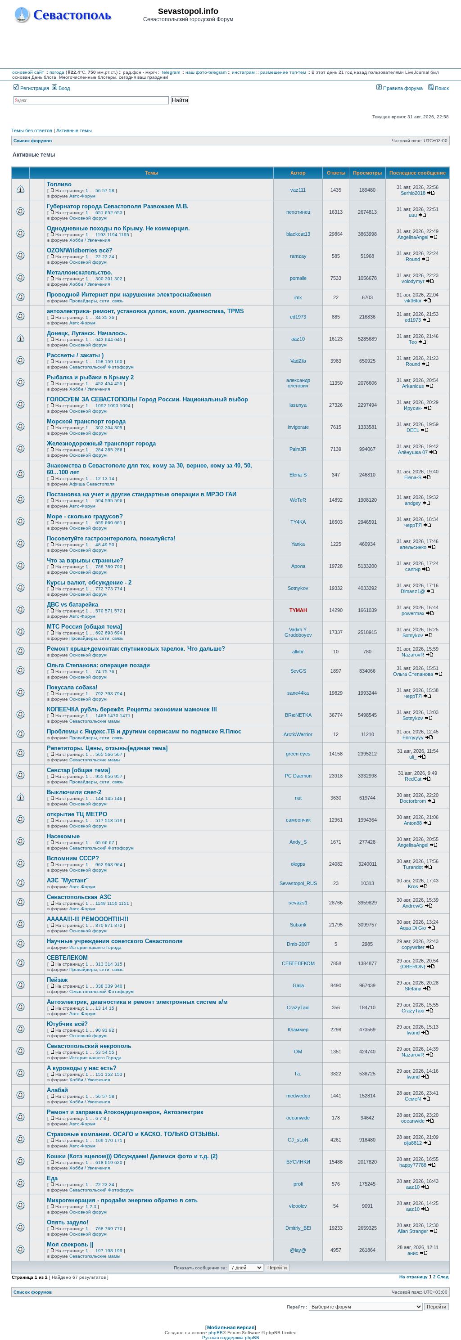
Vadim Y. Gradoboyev (298, 632)
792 (99, 693)
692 (99, 632)
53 (98, 1052)
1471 (125, 715)
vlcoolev (298, 1206)
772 (99, 588)
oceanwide (298, 1117)
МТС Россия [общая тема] (84, 626)
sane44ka (298, 693)
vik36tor (413, 300)
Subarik (298, 924)
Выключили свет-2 (74, 792)
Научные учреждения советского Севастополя (115, 941)
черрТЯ (413, 525)
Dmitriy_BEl (298, 1228)
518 (109, 820)
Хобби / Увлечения (89, 240)
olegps (298, 864)
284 (99, 449)
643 (99, 339)
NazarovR (413, 654)
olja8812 (413, 1143)
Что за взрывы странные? (85, 560)
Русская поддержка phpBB (230, 1337)
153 (118, 1074)
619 (109, 1162)
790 (118, 566)
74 (98, 671)
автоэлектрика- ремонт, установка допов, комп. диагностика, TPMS (145, 311)
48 (98, 544)
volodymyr (413, 281)
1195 (124, 234)
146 (118, 798)
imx (298, 297)
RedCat (413, 779)
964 (118, 864)
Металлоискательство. (80, 272)
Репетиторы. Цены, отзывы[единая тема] (107, 748)
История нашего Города (95, 947)
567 (118, 754)
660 (109, 522)
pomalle (298, 278)
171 (118, 1140)
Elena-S (298, 474)
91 (105, 1030)
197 (99, 1250)
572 (118, 610)
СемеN (413, 1099)
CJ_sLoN (298, 1139)
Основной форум (88, 218)
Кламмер (298, 1029)
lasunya (298, 405)
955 (99, 776)
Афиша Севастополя (91, 483)
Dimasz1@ (413, 591)
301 (109, 278)
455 (118, 383)
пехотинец (298, 212)
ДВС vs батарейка (72, 604)
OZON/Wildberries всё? (80, 250)
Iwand (413, 1032)
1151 (124, 903)
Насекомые (63, 836)
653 (118, 212)
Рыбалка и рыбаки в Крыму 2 (90, 377)
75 (105, 671)
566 (109, 754)
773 (109, 588)
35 (105, 317)
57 (105, 190)
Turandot (413, 867)
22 (98, 256)
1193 (100, 234)
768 (99, 1228)
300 (99, 278)
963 (109, 864)
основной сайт (28, 72)
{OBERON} (412, 966)
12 (98, 478)
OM (298, 1051)
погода (57, 72)
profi (298, 1184)
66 (105, 842)
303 (99, 427)
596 (118, 500)
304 (109, 427)
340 (118, 986)
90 (98, 1030)
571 (109, 610)
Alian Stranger (413, 1231)
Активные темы (74, 130)
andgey (413, 503)
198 (109, 1250)
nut (298, 797)
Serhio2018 (413, 193)
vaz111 (298, 190)
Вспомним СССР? (73, 858)
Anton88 (413, 823)
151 (99, 1074)
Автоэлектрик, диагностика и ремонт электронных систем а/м (137, 1001)
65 (98, 842)
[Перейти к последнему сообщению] (431, 193)
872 (118, 925)
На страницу (413, 1276)
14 (111, 478)
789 (109, 566)
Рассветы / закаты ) (75, 355)
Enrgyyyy (413, 737)
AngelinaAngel (413, 237)
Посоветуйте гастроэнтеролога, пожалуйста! (111, 538)
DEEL (413, 430)
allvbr (298, 651)
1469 (100, 715)
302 (118, 278)
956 (109, 776)
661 (118, 522)
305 (118, 427)
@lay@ (298, 1250)
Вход (63, 88)
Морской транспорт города (86, 421)
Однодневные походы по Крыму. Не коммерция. (118, 228)
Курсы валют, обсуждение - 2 (89, 582)
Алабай (57, 1090)
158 (99, 361)
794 (118, 693)
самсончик (298, 820)
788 (99, 566)
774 (118, 588)
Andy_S (298, 842)
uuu (413, 215)
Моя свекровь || (70, 1244)
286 (118, 449)
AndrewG (412, 905)
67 (111, 842)
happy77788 (412, 1165)
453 (99, 383)
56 (98, 190)
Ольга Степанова (413, 674)
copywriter (413, 947)
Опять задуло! (67, 1222)
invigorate (298, 427)
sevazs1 (298, 902)
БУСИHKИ (298, 1162)
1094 (125, 405)
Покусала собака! (72, 687)
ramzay (298, 256)
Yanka (298, 544)
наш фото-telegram (205, 72)
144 (99, 798)
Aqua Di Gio (413, 928)
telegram (171, 72)
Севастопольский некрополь (89, 1046)
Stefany (413, 988)
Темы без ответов (31, 130)
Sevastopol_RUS (298, 883)
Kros (413, 886)
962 (99, 864)
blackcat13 (298, 234)
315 (118, 964)
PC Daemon (298, 775)
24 (111, 256)
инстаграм (243, 72)
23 (105, 256)
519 (118, 820)
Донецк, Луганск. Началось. (87, 333)
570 (99, 610)
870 (99, 925)
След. (443, 1276)
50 (111, 544)
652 (109, 212)
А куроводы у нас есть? (82, 1068)
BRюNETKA (298, 715)
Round (413, 259)
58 (111, 190)
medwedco (298, 1095)
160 (118, 361)
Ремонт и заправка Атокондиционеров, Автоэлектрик (125, 1112)
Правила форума (402, 88)
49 (105, 544)
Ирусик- (413, 408)
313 (99, 964)
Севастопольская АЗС (79, 897)
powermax (413, 613)
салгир (412, 569)
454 (109, 383)
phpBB (215, 1332)
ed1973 (298, 316)
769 (109, 1228)
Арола (298, 566)
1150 (112, 903)
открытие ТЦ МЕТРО (77, 814)
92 (111, 1030)
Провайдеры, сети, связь (96, 300)
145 (109, 798)
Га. (298, 1073)
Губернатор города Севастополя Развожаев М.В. (118, 206)
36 (111, 317)
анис (412, 1253)
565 (99, 754)
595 (109, 500)
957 (118, 776)
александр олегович (298, 383)
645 (118, 339)
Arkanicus (413, 386)
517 (99, 820)
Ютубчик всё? (67, 1024)
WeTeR (298, 500)
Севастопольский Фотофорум (101, 366)
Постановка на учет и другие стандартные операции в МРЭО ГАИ (141, 494)
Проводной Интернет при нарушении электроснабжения (129, 294)
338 (99, 986)
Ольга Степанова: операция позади (98, 665)
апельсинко (413, 547)
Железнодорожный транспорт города (101, 443)
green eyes (298, 753)
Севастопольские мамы (94, 721)
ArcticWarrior (298, 734)
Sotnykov (298, 588)
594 (99, 500)
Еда (52, 1178)
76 (111, 671)
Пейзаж (57, 979)
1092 (100, 405)
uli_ (412, 757)
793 (109, 693)
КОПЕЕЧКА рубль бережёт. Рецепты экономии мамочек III (132, 709)
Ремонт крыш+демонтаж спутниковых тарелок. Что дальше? (136, 648)
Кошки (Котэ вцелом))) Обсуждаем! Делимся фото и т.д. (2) (132, 1156)
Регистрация (34, 88)
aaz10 (298, 339)
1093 (113, 405)
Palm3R (298, 449)
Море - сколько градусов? (85, 516)
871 (109, 925)
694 (118, 632)
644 (109, 339)
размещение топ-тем (283, 72)
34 (98, 317)
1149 (100, 903)
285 (109, 449)
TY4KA (298, 522)
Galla (298, 985)
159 (109, 361)
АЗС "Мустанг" (68, 880)
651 (99, 212)
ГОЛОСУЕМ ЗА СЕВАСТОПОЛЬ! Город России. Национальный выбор (147, 399)
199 (118, 1250)
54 (105, 1052)
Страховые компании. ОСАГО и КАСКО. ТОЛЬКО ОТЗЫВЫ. (133, 1134)
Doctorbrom (413, 801)
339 (109, 986)
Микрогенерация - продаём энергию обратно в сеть (122, 1200)
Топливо (59, 184)
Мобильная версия (230, 1327)
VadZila (298, 361)
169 (99, 1140)
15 (111, 1008)
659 (99, 522)
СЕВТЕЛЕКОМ (67, 957)
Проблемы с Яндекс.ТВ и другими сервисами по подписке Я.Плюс (144, 731)
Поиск (441, 88)
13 (105, 478)
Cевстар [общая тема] (78, 770)
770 (118, 1228)
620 (118, 1162)
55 (111, 1052)
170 (109, 1140)
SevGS (298, 671)
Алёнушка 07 (413, 452)
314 (109, 964)
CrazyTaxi (298, 1007)
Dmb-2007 (298, 944)
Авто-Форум (82, 195)
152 (109, 1074)
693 (109, 632)
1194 (112, 234)
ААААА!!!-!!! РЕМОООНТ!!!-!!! (87, 919)
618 (99, 1162)
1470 (113, 715)
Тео (413, 342)
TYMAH (298, 610)
